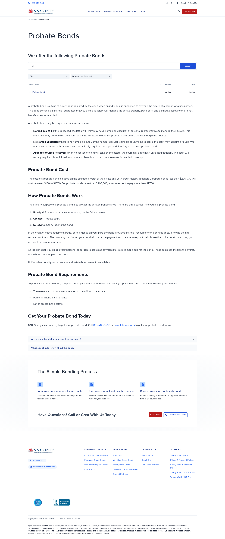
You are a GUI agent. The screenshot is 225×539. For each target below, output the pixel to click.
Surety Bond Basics (179, 455)
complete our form (124, 325)
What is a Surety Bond (123, 460)
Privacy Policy (65, 518)
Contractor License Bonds (96, 455)
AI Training (76, 518)
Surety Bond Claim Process (182, 472)
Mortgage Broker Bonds (95, 460)
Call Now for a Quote (177, 414)
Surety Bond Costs (121, 464)
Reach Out (146, 460)
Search (188, 65)
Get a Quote (147, 455)
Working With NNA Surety (182, 477)
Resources (131, 11)
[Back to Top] (31, 533)
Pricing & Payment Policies (182, 460)
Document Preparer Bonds (96, 464)
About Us (117, 455)
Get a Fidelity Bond (150, 464)
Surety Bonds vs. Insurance (125, 469)
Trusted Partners (120, 474)
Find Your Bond (93, 11)
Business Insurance (113, 11)
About (143, 11)
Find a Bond (89, 469)
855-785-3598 (101, 325)
